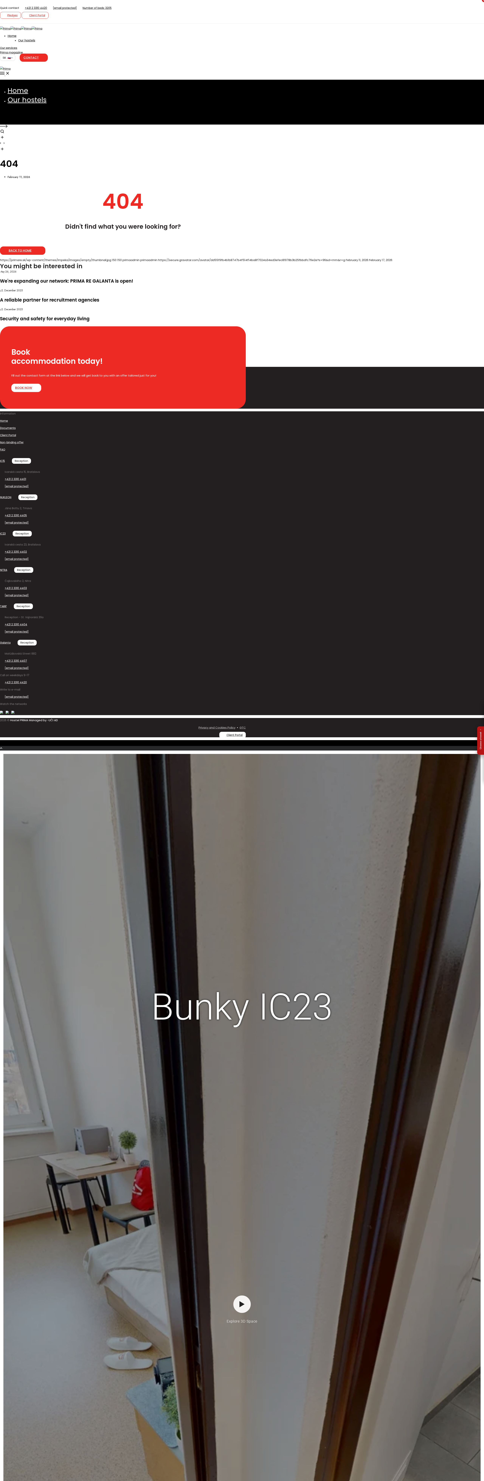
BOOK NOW (23, 388)
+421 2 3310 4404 (16, 624)
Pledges (12, 15)
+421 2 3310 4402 (16, 552)
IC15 (2, 461)
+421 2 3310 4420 (36, 8)
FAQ (2, 449)
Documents (8, 428)
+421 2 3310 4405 (16, 515)
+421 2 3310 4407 (16, 661)
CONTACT (31, 57)
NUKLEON (5, 497)
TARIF (3, 606)
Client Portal (37, 15)
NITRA (3, 570)
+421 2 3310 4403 (16, 588)
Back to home (20, 250)
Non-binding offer (12, 442)
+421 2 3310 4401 (15, 479)
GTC (243, 728)
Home (4, 421)
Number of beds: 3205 (97, 8)
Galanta (5, 643)
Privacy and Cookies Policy (217, 728)
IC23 (3, 533)
